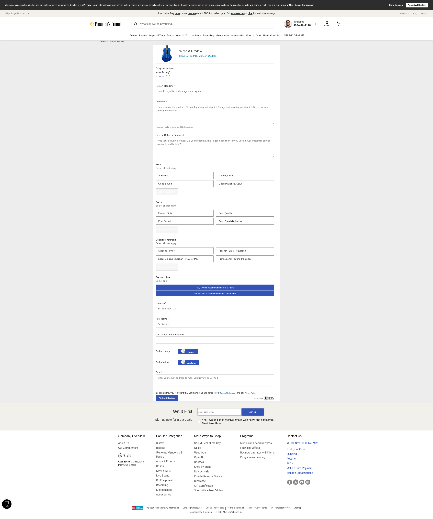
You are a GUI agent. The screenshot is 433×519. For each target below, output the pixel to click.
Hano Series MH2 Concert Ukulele (197, 56)
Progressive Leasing (252, 457)
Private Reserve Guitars (208, 476)
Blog (415, 13)
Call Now (302, 443)
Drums (170, 35)
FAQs (290, 463)
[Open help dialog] (7, 504)
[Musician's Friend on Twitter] (296, 482)
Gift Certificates (203, 485)
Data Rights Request (192, 508)
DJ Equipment (164, 480)
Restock (199, 462)
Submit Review (167, 398)
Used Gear (200, 452)
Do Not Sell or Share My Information (162, 508)
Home (103, 41)
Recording (208, 35)
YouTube (191, 363)
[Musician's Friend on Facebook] (290, 482)
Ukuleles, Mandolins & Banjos (169, 454)
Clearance (200, 481)
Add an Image (163, 351)
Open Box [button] (275, 35)
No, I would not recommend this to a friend (215, 293)
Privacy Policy (90, 5)
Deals (197, 447)
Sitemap (297, 508)
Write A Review (117, 41)
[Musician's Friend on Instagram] (308, 482)
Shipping (292, 454)
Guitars (133, 35)
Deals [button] (258, 35)
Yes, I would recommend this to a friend (214, 287)
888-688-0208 (238, 13)
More (249, 35)
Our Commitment (128, 447)
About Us (123, 443)
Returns (291, 458)
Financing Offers (250, 447)
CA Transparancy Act (280, 508)
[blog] (134, 456)
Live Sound (195, 35)
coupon (192, 13)
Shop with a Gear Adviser (209, 490)
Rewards (404, 13)
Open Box (200, 457)
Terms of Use (286, 5)
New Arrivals (201, 471)
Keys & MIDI (182, 35)
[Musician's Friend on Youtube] (302, 482)
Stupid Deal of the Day (207, 443)
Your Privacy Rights (258, 508)
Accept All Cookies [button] (417, 5)
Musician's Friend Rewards (256, 443)
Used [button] (266, 35)
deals (177, 13)
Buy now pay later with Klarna (257, 452)
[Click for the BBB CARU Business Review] (137, 508)
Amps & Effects (157, 35)
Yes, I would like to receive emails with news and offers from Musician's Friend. (238, 421)
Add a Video (162, 362)
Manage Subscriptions (300, 472)
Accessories (237, 35)
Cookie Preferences (304, 5)
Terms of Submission (228, 393)
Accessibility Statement (201, 512)
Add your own (165, 191)
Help (423, 13)
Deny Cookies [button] (396, 5)
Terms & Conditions (236, 508)
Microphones (223, 35)
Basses (143, 35)
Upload (190, 352)
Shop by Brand (202, 466)
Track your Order (296, 449)
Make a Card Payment (299, 468)
